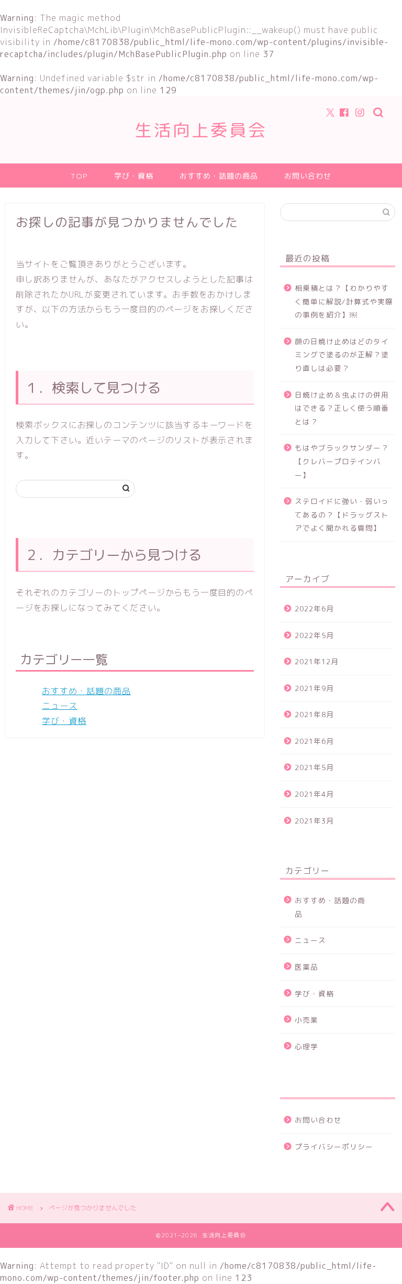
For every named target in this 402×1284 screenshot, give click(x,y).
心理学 (306, 1046)
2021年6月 (314, 741)
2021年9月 (314, 688)
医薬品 (306, 967)
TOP (79, 176)
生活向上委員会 (201, 129)
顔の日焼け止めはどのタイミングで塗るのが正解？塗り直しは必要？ (342, 354)
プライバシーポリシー (334, 1146)
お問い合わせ (307, 176)
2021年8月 (314, 714)
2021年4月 (314, 794)
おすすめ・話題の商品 (219, 176)
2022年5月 (314, 635)
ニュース (59, 705)
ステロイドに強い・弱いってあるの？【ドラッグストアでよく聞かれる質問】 (342, 514)
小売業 (306, 1020)
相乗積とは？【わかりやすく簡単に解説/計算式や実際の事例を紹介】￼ (344, 301)
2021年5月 (314, 767)
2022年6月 (314, 608)
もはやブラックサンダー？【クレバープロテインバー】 (342, 461)
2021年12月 (317, 661)
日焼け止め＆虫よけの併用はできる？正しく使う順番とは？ (342, 408)
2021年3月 (314, 821)
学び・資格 (133, 176)
